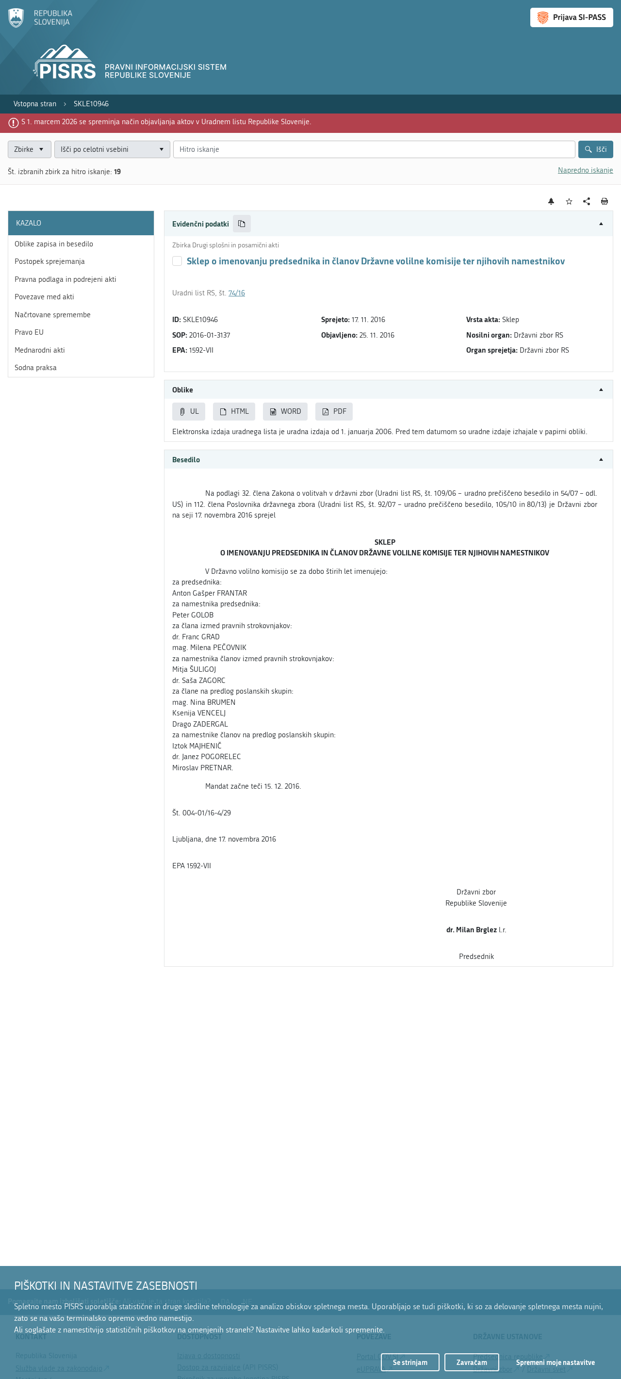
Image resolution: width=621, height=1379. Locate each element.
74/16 (237, 293)
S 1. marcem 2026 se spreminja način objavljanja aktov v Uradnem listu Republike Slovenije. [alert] (166, 121)
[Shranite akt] (569, 202)
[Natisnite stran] (605, 201)
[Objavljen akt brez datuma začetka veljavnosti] (177, 261)
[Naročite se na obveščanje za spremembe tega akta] (551, 201)
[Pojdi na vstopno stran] (40, 25)
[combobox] (112, 150)
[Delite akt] (587, 202)
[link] (35, 104)
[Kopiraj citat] (242, 224)
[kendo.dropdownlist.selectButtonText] (161, 149)
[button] (388, 224)
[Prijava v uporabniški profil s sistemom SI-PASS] (571, 17)
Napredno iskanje (585, 170)
